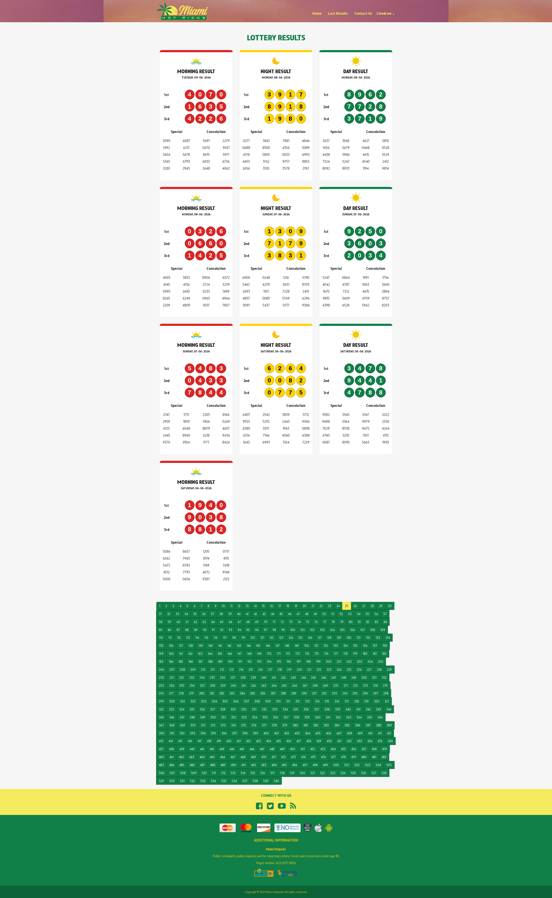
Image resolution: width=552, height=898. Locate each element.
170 (269, 653)
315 (327, 701)
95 (248, 630)
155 (355, 645)
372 (213, 725)
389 (389, 725)
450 (292, 749)
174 (307, 653)
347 (182, 717)
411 (380, 733)
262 (253, 685)
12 (239, 606)
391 (172, 733)
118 (234, 637)
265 (284, 685)
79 (341, 622)
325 (192, 709)
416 (190, 741)
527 (374, 773)
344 (388, 709)
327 (212, 709)
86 (169, 630)
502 (357, 765)
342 (368, 709)
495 (284, 765)
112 (179, 637)
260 (233, 685)
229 (389, 669)
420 (228, 741)
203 (359, 661)
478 (343, 757)
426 (288, 741)
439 (181, 749)
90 (205, 630)
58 (160, 622)
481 (374, 757)
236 (222, 677)
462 (181, 757)
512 (223, 773)
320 (376, 701)
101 (303, 630)
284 (242, 693)
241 (274, 677)
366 (380, 717)
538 (255, 781)
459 (384, 749)
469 (253, 757)
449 (282, 749)
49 (315, 614)
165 (220, 653)
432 (349, 741)
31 (160, 614)
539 (265, 781)
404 (307, 733)
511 (214, 773)
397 (234, 733)
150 (306, 645)
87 (178, 630)
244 (303, 677)
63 (204, 622)
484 (171, 765)
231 (171, 677)
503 (367, 765)
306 (235, 701)
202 (349, 661)
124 (291, 637)
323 (171, 709)
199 (318, 661)
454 (333, 749)
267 (305, 685)
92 (221, 630)
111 (170, 637)
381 (305, 725)
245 (313, 677)
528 (384, 773)
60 (178, 622)
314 (317, 701)
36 (203, 614)
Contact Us (363, 13)
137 (181, 645)
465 (212, 757)
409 (360, 733)
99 (283, 630)
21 (313, 606)
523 (332, 773)
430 (329, 741)
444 (232, 749)
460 (161, 757)
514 (243, 773)
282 (222, 693)
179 (355, 653)
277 (171, 693)
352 (233, 717)
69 (257, 622)
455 (343, 749)
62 (195, 622)
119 (243, 637)
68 (248, 622)
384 (336, 725)
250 (364, 677)
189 (220, 661)
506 (161, 773)
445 (242, 749)
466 (222, 757)
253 (161, 685)
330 (243, 709)
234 (202, 677)
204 (370, 661)
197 (298, 661)
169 (259, 653)
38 (221, 614)
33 (177, 614)
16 (271, 606)
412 (389, 733)
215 (251, 669)
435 (380, 741)
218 (280, 669)
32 (168, 614)
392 (182, 733)
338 (327, 709)
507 (172, 773)
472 (283, 757)
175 (316, 653)
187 (200, 661)
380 (295, 725)
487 (202, 765)
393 (192, 733)
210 (203, 669)
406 (328, 733)
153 (335, 645)
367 (161, 725)
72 (282, 622)
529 (161, 781)
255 (181, 685)
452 (312, 749)
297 (375, 693)
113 (188, 637)
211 (213, 669)
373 (223, 725)
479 (353, 757)
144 (248, 645)
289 (293, 693)
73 (290, 622)
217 (270, 669)
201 (339, 661)
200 (328, 661)
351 (223, 717)
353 (244, 717)
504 (378, 765)
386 (357, 725)
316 (337, 701)
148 (287, 645)
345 (161, 717)
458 (374, 749)
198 (308, 661)
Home (316, 13)
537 (244, 781)
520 (302, 773)
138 (190, 645)
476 (323, 757)
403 (297, 733)
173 (297, 653)
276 (161, 693)
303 (203, 701)
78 (333, 622)
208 (182, 669)
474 (303, 757)
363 (348, 717)
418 (209, 741)
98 (274, 630)
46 (289, 614)
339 (337, 709)
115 (206, 637)
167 (239, 653)
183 (161, 661)
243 (293, 677)
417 (200, 741)
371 (203, 725)
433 (359, 741)
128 (329, 637)
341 (358, 709)
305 (225, 701)
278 (181, 693)
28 (372, 606)
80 (351, 622)
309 (268, 701)
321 (387, 701)
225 (349, 669)
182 (384, 653)
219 (289, 669)
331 (254, 709)
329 (233, 709)
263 (263, 685)
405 (318, 733)
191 (240, 661)
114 (197, 637)
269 (325, 685)
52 (341, 614)
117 (225, 637)
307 (246, 701)
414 (171, 741)
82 (367, 622)
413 (161, 741)
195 (279, 661)
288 (283, 693)
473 (293, 757)
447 (262, 749)
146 (268, 645)
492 (253, 765)
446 (252, 749)
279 (191, 693)
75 (307, 622)
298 (385, 693)
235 (212, 677)
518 (282, 773)
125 (300, 637)
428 (308, 741)
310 (278, 701)
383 (326, 725)
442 (212, 749)
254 (171, 685)
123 (281, 637)
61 (187, 622)
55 (367, 614)
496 (294, 765)
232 (181, 677)
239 (253, 677)
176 (326, 653)
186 (190, 661)
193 (259, 661)
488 (212, 765)
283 (232, 693)
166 (229, 653)
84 (385, 622)
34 (186, 614)
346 (171, 717)
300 (172, 701)
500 (336, 765)
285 (252, 693)
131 (359, 637)
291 (314, 693)
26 (355, 606)
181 (375, 653)
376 (253, 725)
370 (193, 725)
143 (239, 645)
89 (196, 630)
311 (288, 701)
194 (269, 661)
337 (316, 709)
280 (201, 693)
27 (363, 606)
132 (368, 637)
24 (338, 606)
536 (234, 781)
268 (315, 685)
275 (385, 685)
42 (255, 614)
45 (281, 614)
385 (347, 725)
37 (212, 614)
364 (359, 717)
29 (381, 606)
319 (366, 701)
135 (161, 645)
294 (344, 693)
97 (265, 630)
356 (275, 717)
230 (161, 677)
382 (315, 725)
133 (378, 637)
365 (369, 717)
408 (349, 733)
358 (296, 717)
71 (274, 622)
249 (353, 677)
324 (181, 709)
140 (210, 645)
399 (255, 733)
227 (369, 669)
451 (303, 749)
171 (279, 653)
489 (223, 765)
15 (263, 606)
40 (239, 614)
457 (364, 749)
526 (363, 773)
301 (182, 701)
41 (247, 614)
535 (223, 781)
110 (161, 637)
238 (243, 677)
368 (171, 725)
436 (390, 741)
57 (385, 614)
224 (339, 669)
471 (274, 757)
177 (336, 653)
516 (262, 773)
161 (181, 653)
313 (307, 701)
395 (213, 733)
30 (390, 606)
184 (171, 661)
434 (369, 741)
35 (195, 614)
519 (292, 773)
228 (379, 669)
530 (172, 781)
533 (202, 781)
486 (192, 765)
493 (263, 765)
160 (171, 653)
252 (384, 677)
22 (321, 606)
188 (210, 661)
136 (171, 645)
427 (298, 741)
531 (182, 781)
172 (288, 653)
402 (286, 733)
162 (190, 653)
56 (376, 614)
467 (233, 757)
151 (316, 645)
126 (310, 637)
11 (231, 606)
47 (298, 614)
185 (181, 661)
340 (348, 709)
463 (191, 757)
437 (161, 749)
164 (210, 653)
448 (272, 749)
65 (221, 622)
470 (263, 757)
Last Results (338, 13)
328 (222, 709)
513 (233, 773)
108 (372, 630)
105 (342, 630)
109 (382, 630)
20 (304, 606)
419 (219, 741)
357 (286, 717)
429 (319, 741)
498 (315, 765)
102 (312, 630)
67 (239, 622)
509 (193, 773)
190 (230, 661)
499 (325, 765)
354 (254, 717)
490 (233, 765)
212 (222, 669)
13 (247, 606)
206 (161, 669)
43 (264, 614)
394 (203, 733)
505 (389, 765)
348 (192, 717)
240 (263, 677)
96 (257, 630)
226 (359, 669)
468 (243, 757)
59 (169, 622)
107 (362, 630)
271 (346, 685)
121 (262, 637)
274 (375, 685)
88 (187, 630)
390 (161, 733)
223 (329, 669)
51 (332, 614)
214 (241, 669)
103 (322, 630)
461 (171, 757)
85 (160, 630)
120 (253, 637)
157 (375, 645)
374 (233, 725)
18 (287, 606)
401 (276, 733)
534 (213, 781)
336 (306, 709)
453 (322, 749)
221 (309, 669)
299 (161, 701)
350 (213, 717)
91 (213, 630)
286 (262, 693)
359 (307, 717)
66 (230, 622)
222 (319, 669)
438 (171, 749)
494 (274, 765)
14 (255, 606)
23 (329, 606)
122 (272, 637)
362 (338, 717)
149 (297, 645)
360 (317, 717)
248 (343, 677)
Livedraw (384, 13)
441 (202, 749)
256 (192, 685)
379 (284, 725)
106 (352, 630)
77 (324, 622)
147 (277, 645)
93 (230, 630)
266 (294, 685)
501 (346, 765)
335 (295, 709)
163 (200, 653)
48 (306, 614)
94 (239, 630)
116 (216, 637)
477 (333, 757)
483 (161, 765)
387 (368, 725)
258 (212, 685)
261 (244, 685)
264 (274, 685)
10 (223, 606)
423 (258, 741)
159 (161, 653)
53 (350, 614)
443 (222, 749)
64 (213, 622)
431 (339, 741)
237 (233, 677)
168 (249, 653)
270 (335, 685)
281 (212, 693)
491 (244, 765)
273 (365, 685)
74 (299, 622)
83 (376, 622)
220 (299, 669)
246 (323, 677)
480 (364, 757)
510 (204, 773)
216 (260, 669)
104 (332, 630)
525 (353, 773)
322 (161, 709)
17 (279, 606)
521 (312, 773)
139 (200, 645)
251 (374, 677)
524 (343, 773)
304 (214, 701)
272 (355, 685)
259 (223, 685)
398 (245, 733)
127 (320, 637)
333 (274, 709)
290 (304, 693)
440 (192, 749)
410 (370, 733)
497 (305, 765)
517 (272, 773)
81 (359, 622)
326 (202, 709)
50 (324, 614)
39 (230, 614)
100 (292, 630)
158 (385, 645)
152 (326, 645)
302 (193, 701)
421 (239, 741)
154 (345, 645)
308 (257, 701)
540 (276, 781)
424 (268, 741)
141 (220, 645)
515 (253, 773)
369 (182, 725)
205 (380, 661)
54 (358, 614)
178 (345, 653)
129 (339, 637)
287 (273, 693)
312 (297, 701)
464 (202, 757)
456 (353, 749)
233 (191, 677)
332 (264, 709)
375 (243, 725)
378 (274, 725)
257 (202, 685)
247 (333, 677)
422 (248, 741)
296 (365, 693)
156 (365, 645)
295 (355, 693)
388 (378, 725)
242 (283, 677)
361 (328, 717)
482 (384, 757)
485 (181, 765)
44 (272, 614)
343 (378, 709)
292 (324, 693)
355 (265, 717)
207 (171, 669)
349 (202, 717)
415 (180, 741)
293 (334, 693)
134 (388, 637)
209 (193, 669)
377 (264, 725)
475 (313, 757)
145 (258, 645)
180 (365, 653)
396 (224, 733)
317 (347, 701)
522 (322, 773)
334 (285, 709)
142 (229, 645)
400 (266, 733)
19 (296, 606)
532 (192, 781)
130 (349, 637)
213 (231, 669)
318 (356, 701)
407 (339, 733)
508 (183, 773)
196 (289, 661)
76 (316, 622)
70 (265, 622)
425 (278, 741)
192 (249, 661)
